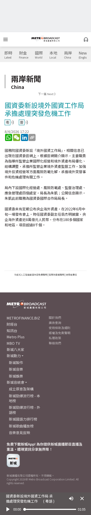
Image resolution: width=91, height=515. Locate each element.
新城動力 (14, 355)
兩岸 (68, 55)
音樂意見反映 (19, 432)
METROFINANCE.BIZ (23, 318)
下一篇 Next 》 (47, 94)
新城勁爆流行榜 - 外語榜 (24, 410)
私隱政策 (55, 338)
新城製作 (16, 362)
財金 (23, 55)
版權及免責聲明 (59, 333)
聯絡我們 (55, 343)
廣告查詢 (55, 322)
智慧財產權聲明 (56, 274)
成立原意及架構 (21, 389)
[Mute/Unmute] (71, 498)
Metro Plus (16, 336)
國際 (39, 55)
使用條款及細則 (59, 327)
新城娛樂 (16, 376)
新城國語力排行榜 (23, 419)
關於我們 (55, 317)
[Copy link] (32, 137)
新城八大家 (15, 349)
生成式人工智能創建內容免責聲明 (30, 274)
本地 (53, 55)
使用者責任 (71, 274)
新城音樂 (16, 369)
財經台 (12, 324)
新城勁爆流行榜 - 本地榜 (24, 398)
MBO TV (13, 343)
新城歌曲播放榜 (21, 426)
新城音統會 (15, 382)
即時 (8, 55)
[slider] (49, 509)
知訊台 (12, 330)
